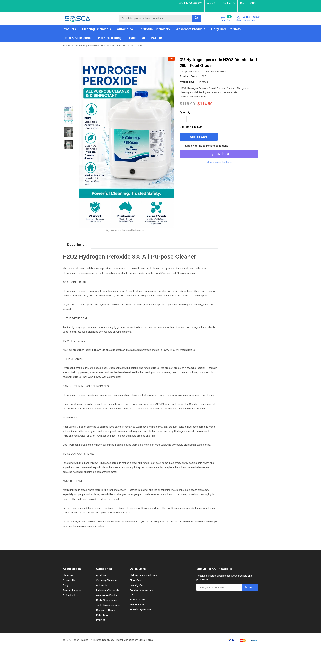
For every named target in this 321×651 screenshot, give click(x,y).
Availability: (187, 81)
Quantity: (185, 112)
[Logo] (78, 18)
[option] (126, 142)
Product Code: (189, 76)
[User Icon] (238, 18)
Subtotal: (185, 126)
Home (66, 45)
